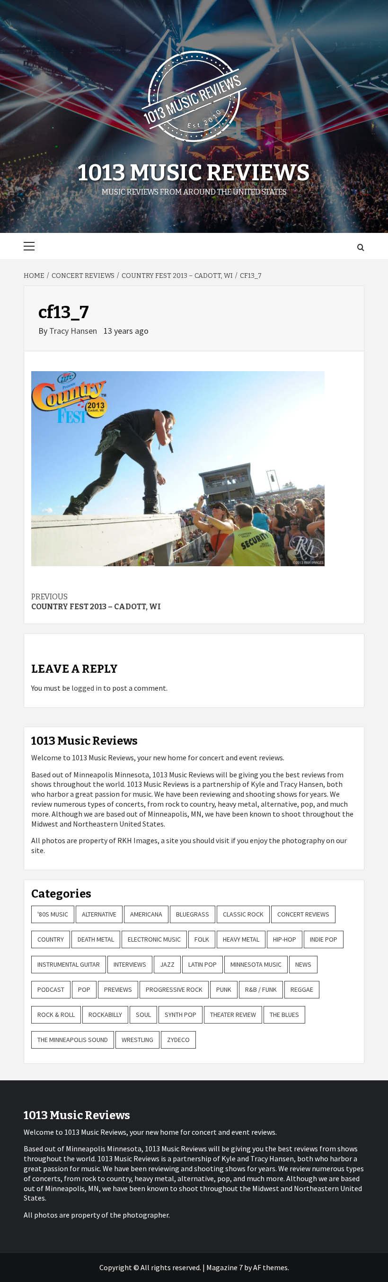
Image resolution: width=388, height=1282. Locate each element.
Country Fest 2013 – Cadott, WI (96, 601)
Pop (84, 989)
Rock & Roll (56, 1014)
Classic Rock (243, 914)
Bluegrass (192, 914)
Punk (223, 989)
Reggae (302, 989)
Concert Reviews (303, 914)
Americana (146, 914)
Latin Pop (202, 964)
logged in (86, 688)
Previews (118, 989)
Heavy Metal (241, 939)
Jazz (167, 964)
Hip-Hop (284, 939)
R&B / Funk (261, 989)
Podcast (50, 989)
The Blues (284, 1014)
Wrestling (137, 1039)
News (303, 964)
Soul (143, 1014)
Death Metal (96, 939)
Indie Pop (323, 939)
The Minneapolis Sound (72, 1039)
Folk (201, 939)
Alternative (99, 914)
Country (50, 939)
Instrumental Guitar (68, 964)
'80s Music (52, 914)
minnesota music (256, 964)
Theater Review (233, 1014)
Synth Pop (180, 1014)
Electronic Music (154, 939)
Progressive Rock (174, 989)
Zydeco (178, 1039)
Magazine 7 (224, 1267)
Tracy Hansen (74, 330)
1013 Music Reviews (194, 173)
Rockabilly (105, 1014)
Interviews (130, 964)
